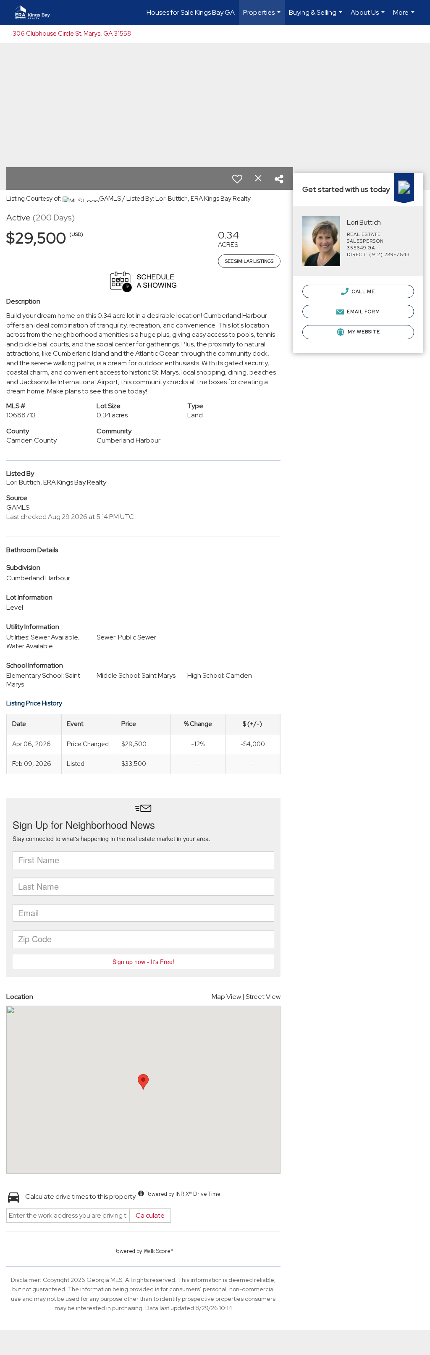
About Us (369, 16)
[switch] (237, 179)
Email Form (363, 312)
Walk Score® (158, 1251)
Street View (263, 996)
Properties (263, 16)
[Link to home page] (36, 12)
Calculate (150, 1215)
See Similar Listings (249, 261)
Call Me (363, 291)
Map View (226, 996)
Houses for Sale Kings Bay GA (191, 12)
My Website (363, 332)
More (405, 16)
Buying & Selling (316, 16)
